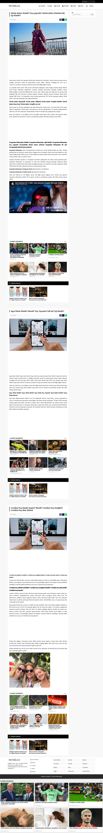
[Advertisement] (38, 67)
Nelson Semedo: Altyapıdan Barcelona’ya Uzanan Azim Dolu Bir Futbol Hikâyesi (37, 300)
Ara (72, 12)
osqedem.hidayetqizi (39, 172)
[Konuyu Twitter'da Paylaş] (63, 20)
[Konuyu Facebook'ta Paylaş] (60, 20)
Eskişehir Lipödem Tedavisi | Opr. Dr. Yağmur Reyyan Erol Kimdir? (18, 299)
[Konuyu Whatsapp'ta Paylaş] (66, 20)
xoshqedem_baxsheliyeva (41, 169)
